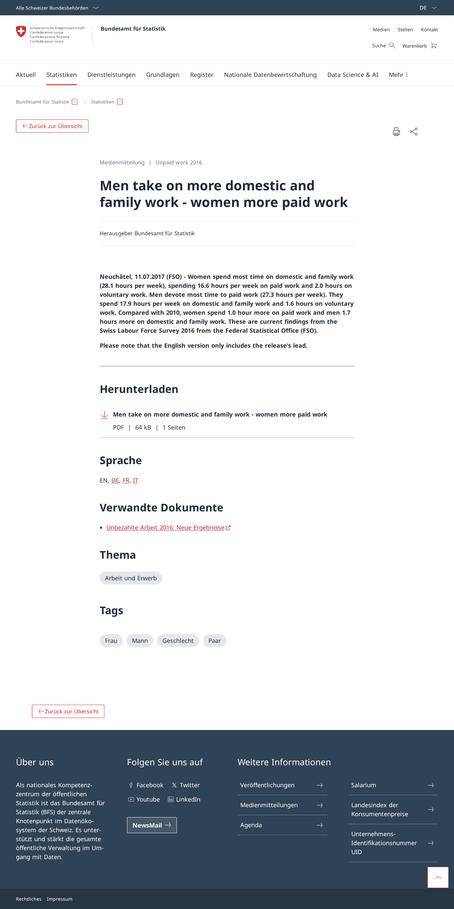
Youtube (148, 799)
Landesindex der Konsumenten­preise (379, 809)
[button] (26, 74)
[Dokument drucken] (396, 131)
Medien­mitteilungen (269, 805)
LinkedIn (188, 799)
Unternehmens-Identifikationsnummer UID (384, 843)
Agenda (251, 825)
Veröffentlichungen (267, 785)
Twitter (190, 785)
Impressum (59, 899)
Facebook (150, 785)
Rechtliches (29, 899)
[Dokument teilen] (413, 131)
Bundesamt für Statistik (133, 28)
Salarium (363, 785)
